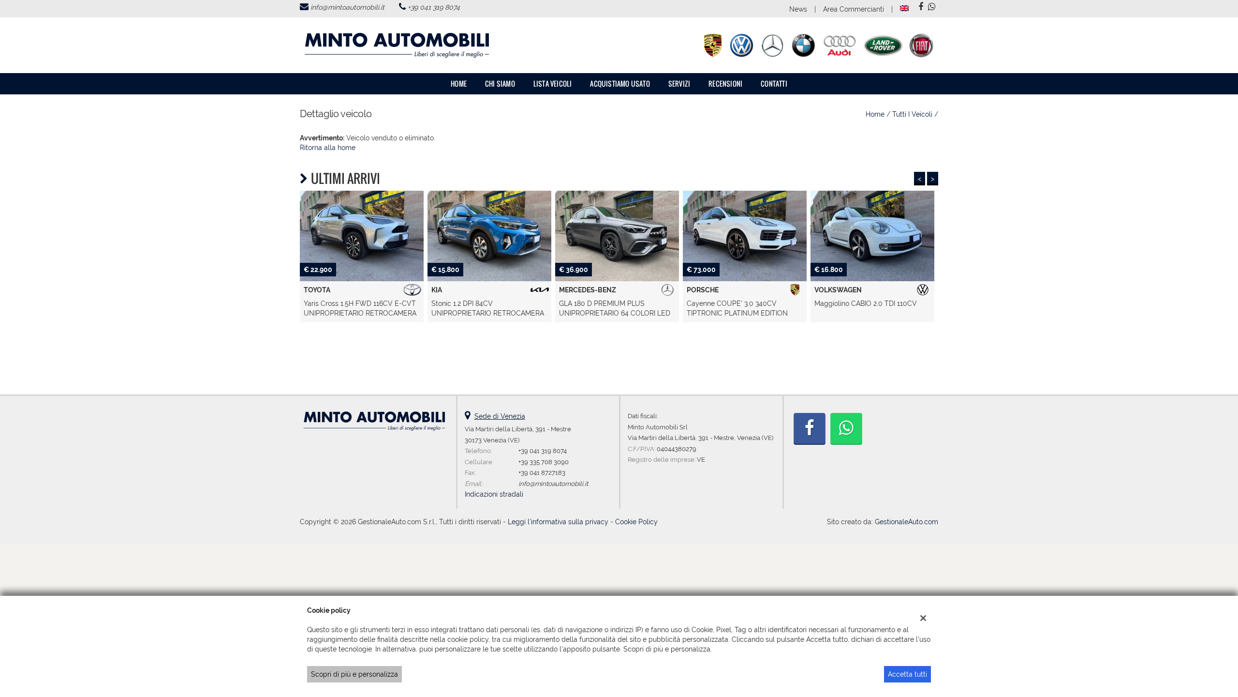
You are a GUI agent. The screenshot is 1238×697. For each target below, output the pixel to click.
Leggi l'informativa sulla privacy (558, 522)
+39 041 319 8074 (434, 7)
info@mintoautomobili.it (347, 7)
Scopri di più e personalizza (354, 674)
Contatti (774, 83)
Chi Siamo (500, 83)
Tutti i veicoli (912, 114)
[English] (904, 8)
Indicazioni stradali (494, 494)
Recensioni (725, 83)
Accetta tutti (907, 674)
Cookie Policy (636, 522)
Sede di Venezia (499, 416)
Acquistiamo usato (619, 83)
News (798, 9)
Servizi (679, 83)
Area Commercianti (853, 9)
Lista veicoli (552, 83)
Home (459, 83)
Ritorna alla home (327, 148)
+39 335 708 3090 (543, 462)
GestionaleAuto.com (906, 522)
